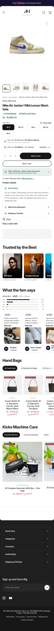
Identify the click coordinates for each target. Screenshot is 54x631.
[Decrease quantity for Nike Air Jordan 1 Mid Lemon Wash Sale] (5, 156)
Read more (7, 325)
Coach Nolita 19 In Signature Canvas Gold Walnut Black (12, 405)
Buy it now (27, 164)
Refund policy (10, 617)
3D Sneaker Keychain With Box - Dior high (22, 489)
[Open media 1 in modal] (46, 23)
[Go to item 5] (45, 88)
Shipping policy (43, 617)
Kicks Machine (9, 101)
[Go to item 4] (36, 88)
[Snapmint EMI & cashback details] (49, 147)
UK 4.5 (45, 127)
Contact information (27, 620)
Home (5, 97)
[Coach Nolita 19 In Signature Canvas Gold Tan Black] (33, 385)
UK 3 (8, 127)
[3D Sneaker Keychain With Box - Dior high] (22, 462)
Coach (12, 398)
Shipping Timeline (15, 213)
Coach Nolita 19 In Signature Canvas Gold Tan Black (33, 405)
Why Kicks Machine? (17, 207)
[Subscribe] (46, 587)
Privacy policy (20, 617)
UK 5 (8, 133)
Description (13, 188)
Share (8, 219)
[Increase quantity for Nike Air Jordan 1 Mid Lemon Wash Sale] (15, 156)
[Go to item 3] (26, 88)
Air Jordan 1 (13, 97)
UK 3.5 (20, 127)
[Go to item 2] (16, 88)
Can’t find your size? (19, 178)
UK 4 (33, 127)
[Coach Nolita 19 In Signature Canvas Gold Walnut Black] (12, 385)
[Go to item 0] (6, 88)
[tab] (10, 368)
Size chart (47, 123)
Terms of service (32, 617)
